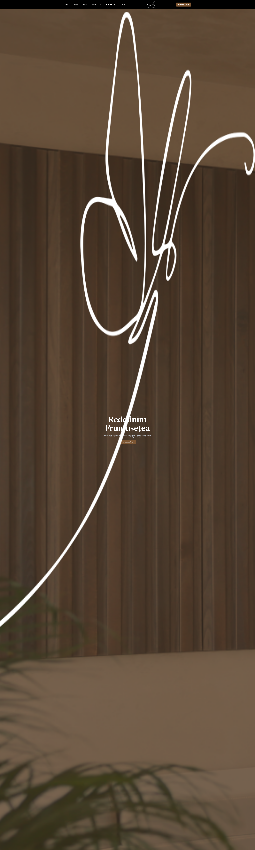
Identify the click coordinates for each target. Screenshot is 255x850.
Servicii (76, 4)
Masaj (85, 4)
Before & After (96, 4)
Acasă (66, 4)
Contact (123, 4)
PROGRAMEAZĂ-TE (183, 4)
